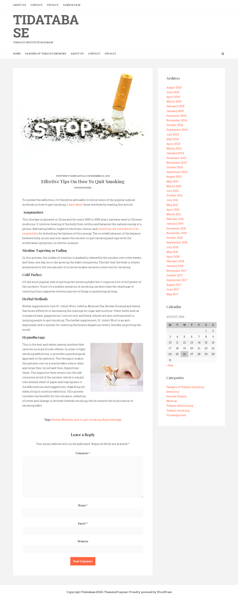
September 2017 (176, 280)
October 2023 (174, 167)
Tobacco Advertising (179, 405)
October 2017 (174, 275)
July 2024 (172, 134)
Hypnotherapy (111, 419)
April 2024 (173, 144)
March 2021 (173, 214)
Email (83, 523)
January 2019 (174, 223)
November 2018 (176, 233)
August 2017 (173, 284)
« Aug (169, 365)
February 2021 (175, 219)
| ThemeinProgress (115, 592)
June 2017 (172, 289)
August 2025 (174, 87)
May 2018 (172, 252)
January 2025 (175, 111)
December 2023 (176, 158)
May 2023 (172, 181)
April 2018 (173, 256)
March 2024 (174, 148)
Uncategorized (82, 188)
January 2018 (174, 266)
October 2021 (174, 195)
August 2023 (174, 176)
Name (82, 505)
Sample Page (71, 4)
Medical (171, 401)
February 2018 (175, 261)
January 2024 (175, 153)
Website (82, 541)
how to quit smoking (87, 419)
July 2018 (172, 247)
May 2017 (172, 294)
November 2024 (176, 120)
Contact (36, 4)
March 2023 (173, 186)
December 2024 (176, 115)
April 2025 (173, 97)
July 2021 (172, 200)
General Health (176, 396)
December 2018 (176, 228)
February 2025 (175, 106)
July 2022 (172, 191)
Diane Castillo (78, 176)
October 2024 (174, 125)
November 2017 (176, 270)
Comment (82, 453)
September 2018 (176, 242)
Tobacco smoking (177, 410)
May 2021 (172, 205)
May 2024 (172, 139)
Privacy (53, 4)
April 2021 (173, 209)
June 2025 (172, 92)
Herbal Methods (62, 419)
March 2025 (173, 101)
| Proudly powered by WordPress (150, 592)
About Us (19, 4)
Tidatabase (46, 27)
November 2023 (176, 162)
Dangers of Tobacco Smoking (45, 53)
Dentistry (172, 391)
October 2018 (174, 237)
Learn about (75, 204)
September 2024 (177, 129)
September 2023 (177, 172)
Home (17, 53)
